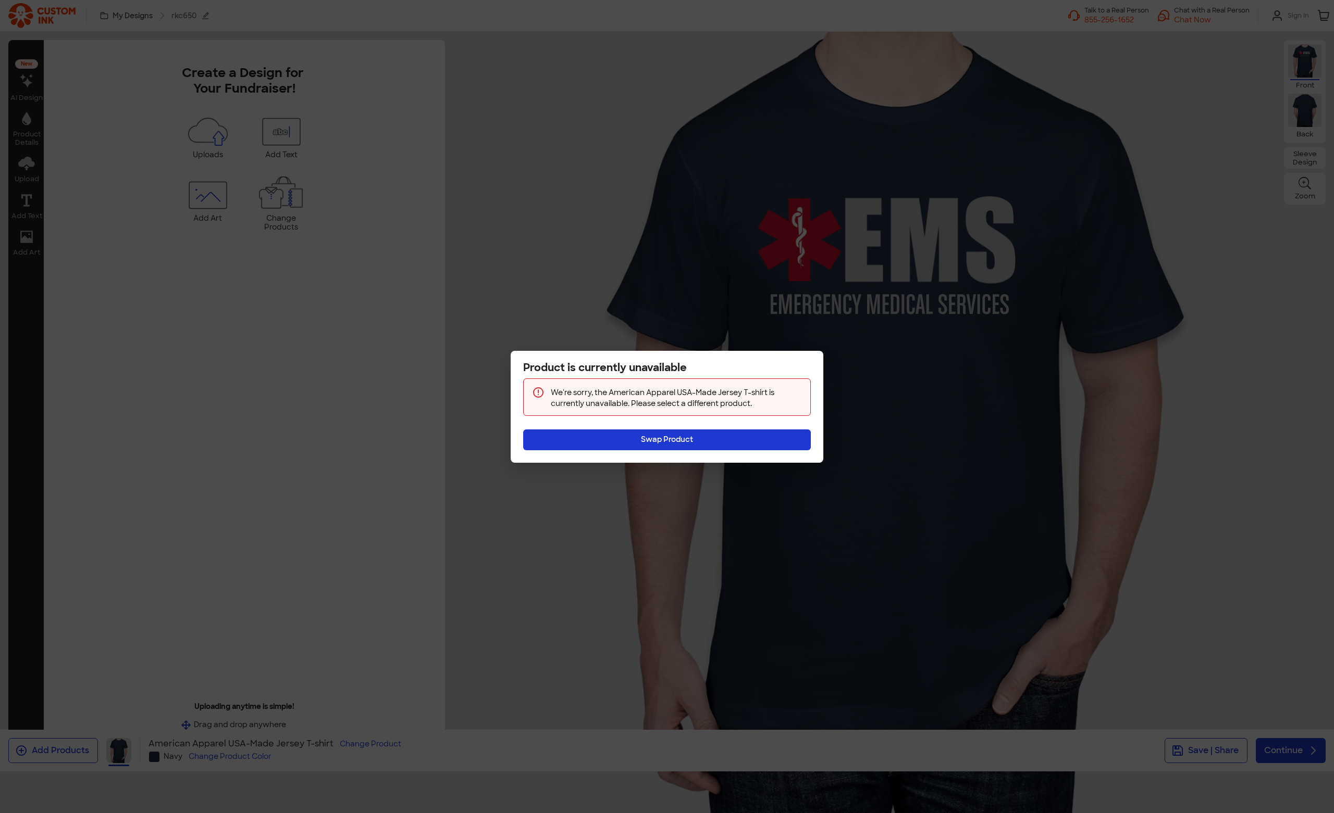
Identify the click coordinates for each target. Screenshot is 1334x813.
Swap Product (667, 439)
